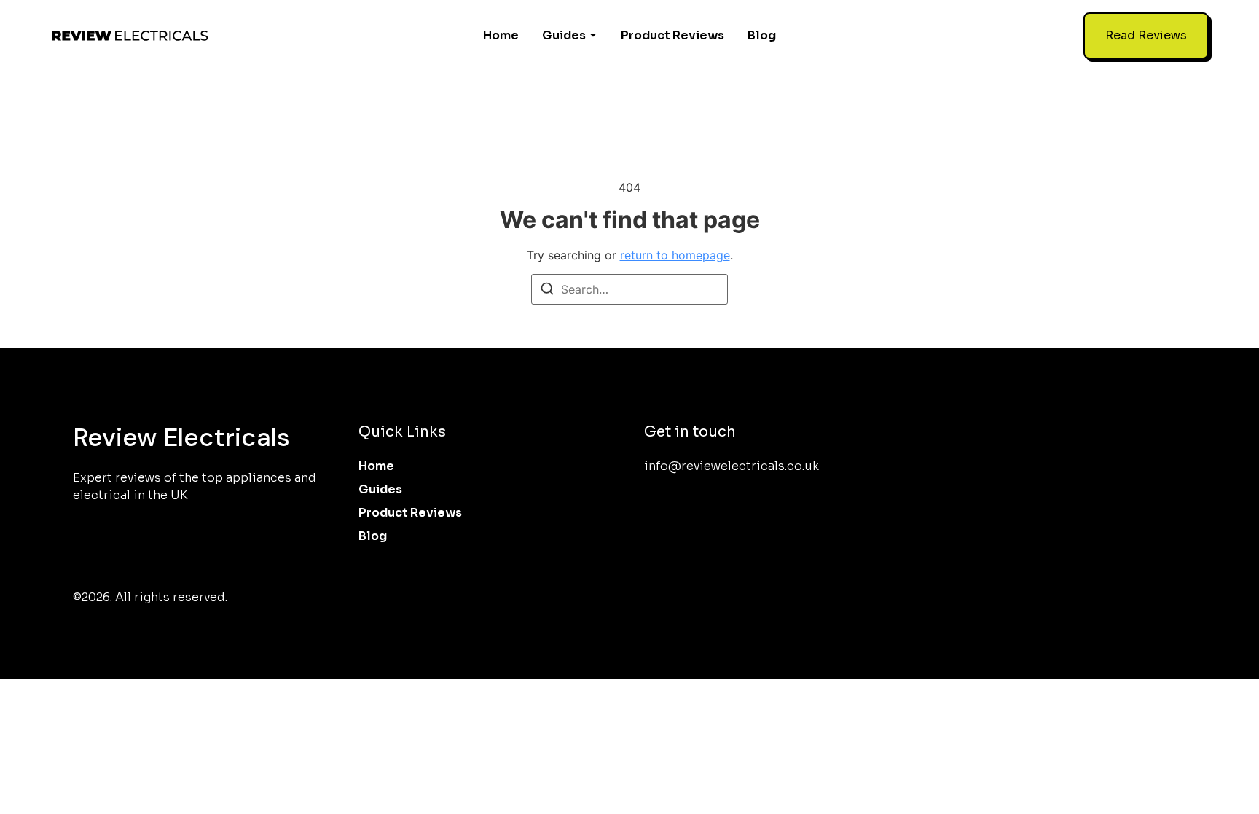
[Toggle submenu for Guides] (591, 35)
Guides (564, 35)
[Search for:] (629, 289)
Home (501, 35)
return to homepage (675, 255)
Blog (762, 35)
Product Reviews (672, 35)
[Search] (547, 290)
